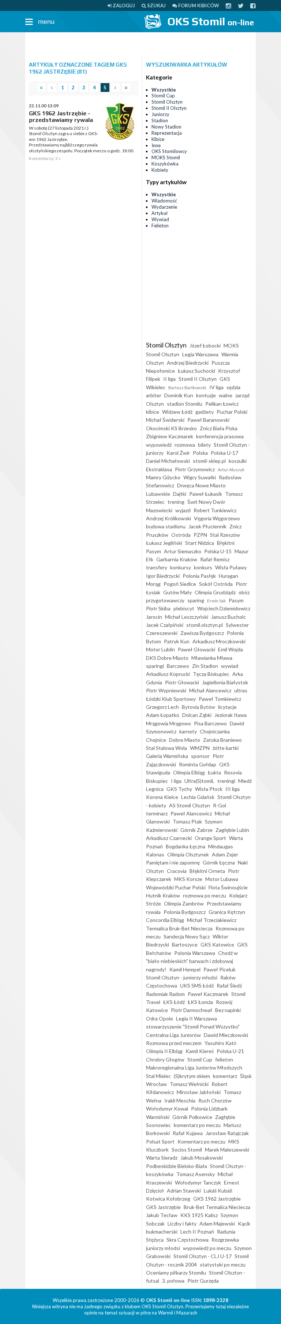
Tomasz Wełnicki (189, 1084)
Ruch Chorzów (215, 1100)
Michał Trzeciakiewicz (211, 920)
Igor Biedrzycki (163, 576)
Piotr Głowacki (182, 682)
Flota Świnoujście (228, 887)
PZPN (200, 535)
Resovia (233, 772)
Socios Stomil (187, 1149)
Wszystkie (163, 90)
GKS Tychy (179, 789)
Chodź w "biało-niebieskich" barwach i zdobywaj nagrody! (192, 961)
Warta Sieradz (161, 1157)
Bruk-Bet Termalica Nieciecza (217, 1207)
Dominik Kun (178, 395)
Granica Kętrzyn (227, 912)
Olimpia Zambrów (184, 903)
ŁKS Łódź (174, 1002)
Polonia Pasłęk (199, 576)
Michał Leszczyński (186, 617)
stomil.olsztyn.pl (204, 625)
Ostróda (181, 535)
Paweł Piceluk (219, 969)
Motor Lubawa (221, 879)
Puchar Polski (232, 412)
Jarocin (154, 617)
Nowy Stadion (166, 127)
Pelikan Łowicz (222, 404)
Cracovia (177, 871)
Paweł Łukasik (205, 494)
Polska (200, 453)
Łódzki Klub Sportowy (171, 699)
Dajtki (179, 494)
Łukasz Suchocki (196, 371)
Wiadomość (164, 201)
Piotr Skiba (158, 608)
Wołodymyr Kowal (167, 1108)
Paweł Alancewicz (191, 813)
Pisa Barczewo (210, 723)
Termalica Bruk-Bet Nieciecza (179, 928)
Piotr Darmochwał (191, 1010)
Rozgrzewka (225, 1239)
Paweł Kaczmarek (208, 994)
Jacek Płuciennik (207, 526)
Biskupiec (157, 781)
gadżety (204, 412)
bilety (204, 445)
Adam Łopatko (162, 715)
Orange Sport (210, 838)
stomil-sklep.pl (209, 461)
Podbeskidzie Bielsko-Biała (176, 1166)
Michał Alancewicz (210, 690)
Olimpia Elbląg (189, 772)
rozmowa (185, 445)
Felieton (160, 225)
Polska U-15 (218, 551)
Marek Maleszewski (227, 1149)
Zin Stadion (205, 666)
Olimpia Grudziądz (215, 592)
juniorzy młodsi (163, 1248)
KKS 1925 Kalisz (199, 1215)
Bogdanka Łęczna (185, 846)
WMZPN (200, 748)
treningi (226, 781)
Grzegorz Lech (162, 707)
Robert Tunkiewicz (215, 510)
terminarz (157, 813)
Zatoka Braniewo (222, 740)
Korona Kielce (162, 797)
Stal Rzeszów (225, 535)
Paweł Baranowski (208, 420)
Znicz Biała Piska (218, 428)
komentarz (225, 1076)
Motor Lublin (160, 649)
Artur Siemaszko (182, 551)
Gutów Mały (177, 592)
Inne (156, 145)
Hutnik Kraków (163, 895)
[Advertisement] (140, 45)
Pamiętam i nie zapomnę (173, 862)
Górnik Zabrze (196, 830)
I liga (176, 781)
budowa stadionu (166, 526)
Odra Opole (159, 1018)
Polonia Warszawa (194, 953)
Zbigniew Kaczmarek (169, 436)
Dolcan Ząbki (196, 715)
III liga (232, 789)
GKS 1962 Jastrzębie (217, 1198)
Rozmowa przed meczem (174, 1043)
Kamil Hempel (185, 969)
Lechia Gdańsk (197, 797)
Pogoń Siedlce (180, 584)
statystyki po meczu (223, 1264)
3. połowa (173, 1280)
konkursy (180, 567)
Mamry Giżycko (163, 477)
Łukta (214, 772)
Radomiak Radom (165, 994)
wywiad (229, 666)
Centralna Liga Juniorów (173, 1035)
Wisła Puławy (231, 567)
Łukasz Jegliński (164, 543)
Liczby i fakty (182, 1223)
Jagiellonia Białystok (225, 682)
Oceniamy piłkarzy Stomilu (176, 1272)
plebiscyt (183, 608)
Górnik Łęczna (219, 862)
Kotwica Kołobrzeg (168, 1198)
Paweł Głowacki (196, 649)
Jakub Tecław (161, 1215)
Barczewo (178, 666)
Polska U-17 (224, 453)
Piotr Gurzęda (203, 1280)
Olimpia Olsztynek (188, 854)
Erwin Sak (216, 600)
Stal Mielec (158, 1076)
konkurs (203, 567)
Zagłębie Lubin (232, 830)
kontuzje (206, 395)
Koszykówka (165, 164)
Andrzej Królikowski (168, 518)
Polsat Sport (160, 1141)
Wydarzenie (164, 207)
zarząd (242, 395)
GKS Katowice (217, 944)
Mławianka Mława (211, 658)
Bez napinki (228, 1010)
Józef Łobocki (205, 345)
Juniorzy (160, 114)
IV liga (216, 387)
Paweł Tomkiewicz (220, 699)
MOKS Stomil (165, 157)
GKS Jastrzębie (163, 1207)
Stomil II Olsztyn (169, 108)
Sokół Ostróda (216, 584)
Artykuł (159, 213)
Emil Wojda (230, 649)
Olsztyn (155, 404)
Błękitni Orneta (207, 871)
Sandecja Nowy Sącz (187, 936)
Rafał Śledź (229, 985)
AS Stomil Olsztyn (189, 805)
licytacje (227, 707)
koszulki (238, 461)
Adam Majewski (217, 1223)
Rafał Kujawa (188, 1133)
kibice (152, 412)
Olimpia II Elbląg (164, 1051)
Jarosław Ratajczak (227, 1133)
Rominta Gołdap (197, 764)
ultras (240, 690)
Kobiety (159, 170)
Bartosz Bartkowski (187, 387)
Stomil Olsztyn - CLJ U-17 (202, 1256)
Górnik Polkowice (192, 1117)
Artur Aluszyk (231, 469)
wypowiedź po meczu (207, 1248)
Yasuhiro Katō (220, 1043)
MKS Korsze (188, 879)
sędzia (233, 387)
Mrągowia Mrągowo (168, 723)
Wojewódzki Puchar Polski (176, 887)
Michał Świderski (165, 420)
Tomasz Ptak (187, 821)
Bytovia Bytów (198, 707)
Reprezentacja (166, 133)
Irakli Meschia (179, 1100)
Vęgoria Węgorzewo (217, 518)
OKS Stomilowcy (169, 151)
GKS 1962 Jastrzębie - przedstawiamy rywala (61, 116)
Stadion (159, 120)
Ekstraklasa (159, 469)
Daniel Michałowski (168, 461)
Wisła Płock (208, 789)
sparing (195, 600)
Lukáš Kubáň (218, 1190)
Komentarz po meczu (201, 1141)
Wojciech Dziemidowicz (223, 608)
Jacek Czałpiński (164, 625)
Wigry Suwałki (199, 477)
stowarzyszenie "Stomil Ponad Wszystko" (193, 1026)
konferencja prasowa (220, 436)
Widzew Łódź (177, 412)
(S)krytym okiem (192, 1076)
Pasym (236, 600)
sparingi (155, 666)
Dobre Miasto (184, 740)
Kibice (157, 139)
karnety (188, 731)
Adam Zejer (225, 854)
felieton (224, 1059)
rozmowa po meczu (204, 895)
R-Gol (219, 805)
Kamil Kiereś (200, 1051)
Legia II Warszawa (196, 1018)
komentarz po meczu (197, 1125)
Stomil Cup (163, 95)
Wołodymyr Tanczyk (198, 1182)
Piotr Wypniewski (166, 690)
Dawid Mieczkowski (226, 1035)
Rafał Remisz (214, 559)
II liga (169, 379)
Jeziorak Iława (230, 715)
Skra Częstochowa (187, 1239)
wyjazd (183, 510)
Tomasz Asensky (195, 1174)
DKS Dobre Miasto (167, 658)
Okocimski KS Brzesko (171, 428)
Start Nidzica (199, 543)
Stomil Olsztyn (167, 102)
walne (225, 395)
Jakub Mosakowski (201, 1157)
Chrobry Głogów (165, 1059)
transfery (156, 567)
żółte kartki (226, 748)
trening (176, 502)
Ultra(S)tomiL (199, 781)
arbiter (153, 395)
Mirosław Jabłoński (199, 1092)
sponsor (200, 756)
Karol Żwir (178, 453)
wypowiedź (159, 445)
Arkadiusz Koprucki (168, 674)
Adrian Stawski (184, 1190)
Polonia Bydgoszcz (185, 912)
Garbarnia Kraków (176, 559)
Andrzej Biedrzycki (188, 363)
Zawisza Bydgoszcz (202, 633)
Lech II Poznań (197, 1231)
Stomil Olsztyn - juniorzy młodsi (181, 977)
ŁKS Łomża (200, 1002)
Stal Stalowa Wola (166, 748)
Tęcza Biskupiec (211, 674)
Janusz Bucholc (228, 617)
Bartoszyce (185, 944)
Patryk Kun (177, 641)
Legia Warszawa (200, 354)
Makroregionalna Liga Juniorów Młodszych (194, 1067)
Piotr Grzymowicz (195, 469)
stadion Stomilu (184, 404)
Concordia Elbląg (165, 920)
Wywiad (160, 219)
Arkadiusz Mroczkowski (219, 641)
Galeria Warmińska (167, 756)
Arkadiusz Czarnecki (169, 838)
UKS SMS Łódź (197, 985)
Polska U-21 (230, 1051)
